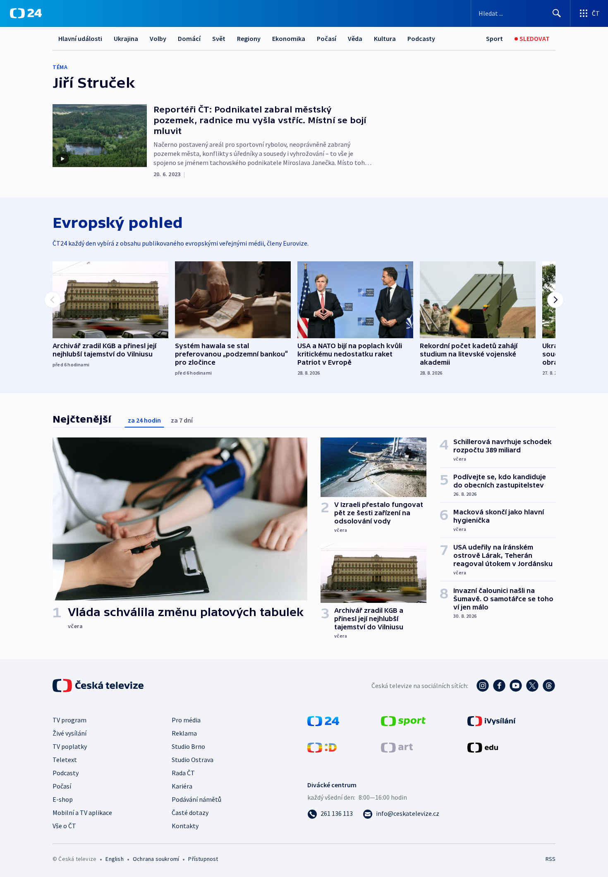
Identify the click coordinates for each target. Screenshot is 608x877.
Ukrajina (126, 38)
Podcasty (421, 38)
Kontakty (185, 826)
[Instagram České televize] (482, 685)
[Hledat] (556, 13)
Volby (158, 38)
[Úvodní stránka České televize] (99, 685)
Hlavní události (80, 38)
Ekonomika (288, 38)
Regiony (249, 38)
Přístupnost (203, 859)
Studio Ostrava (192, 759)
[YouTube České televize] (515, 685)
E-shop (63, 799)
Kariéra (182, 786)
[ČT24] (26, 13)
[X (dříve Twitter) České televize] (532, 685)
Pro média (186, 720)
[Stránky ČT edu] (482, 747)
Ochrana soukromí (156, 859)
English (114, 859)
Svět (218, 38)
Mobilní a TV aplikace (82, 812)
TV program (69, 720)
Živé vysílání (69, 733)
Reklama (184, 733)
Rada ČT (183, 773)
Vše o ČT (64, 826)
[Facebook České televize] (499, 685)
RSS (550, 859)
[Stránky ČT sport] (403, 720)
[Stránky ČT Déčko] (322, 747)
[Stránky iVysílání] (491, 720)
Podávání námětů (196, 799)
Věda (355, 38)
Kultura (385, 38)
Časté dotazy (190, 812)
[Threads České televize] (548, 685)
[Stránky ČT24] (323, 720)
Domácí (189, 38)
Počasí (326, 38)
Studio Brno (188, 746)
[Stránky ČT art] (397, 747)
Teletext (65, 759)
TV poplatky (70, 746)
